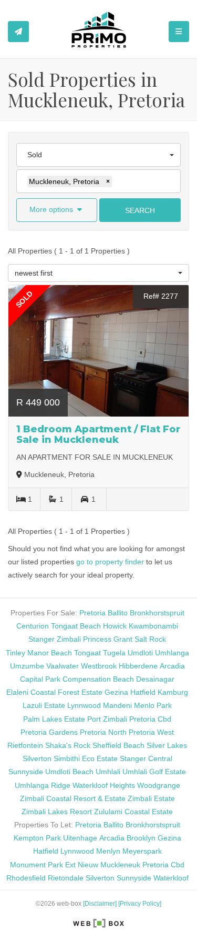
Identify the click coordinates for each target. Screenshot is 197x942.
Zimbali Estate (151, 798)
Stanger (41, 639)
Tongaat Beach (76, 626)
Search (140, 210)
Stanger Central (146, 758)
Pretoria (92, 613)
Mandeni (117, 705)
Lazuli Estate (44, 705)
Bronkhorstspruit (157, 613)
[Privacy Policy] (139, 903)
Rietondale (66, 878)
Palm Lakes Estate (54, 719)
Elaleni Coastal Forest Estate (54, 692)
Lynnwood (84, 705)
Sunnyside (25, 771)
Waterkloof (171, 878)
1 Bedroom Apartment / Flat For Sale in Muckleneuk (98, 434)
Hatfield (142, 692)
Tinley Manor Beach (39, 653)
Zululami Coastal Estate (133, 811)
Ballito (118, 613)
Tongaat (87, 653)
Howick (115, 626)
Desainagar (155, 679)
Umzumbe (27, 666)
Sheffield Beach (118, 745)
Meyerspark (142, 851)
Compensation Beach (98, 679)
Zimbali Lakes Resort (57, 811)
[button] (56, 210)
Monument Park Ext (43, 864)
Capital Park (40, 679)
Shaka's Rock (67, 745)
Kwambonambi (153, 626)
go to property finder (110, 562)
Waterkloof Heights (103, 785)
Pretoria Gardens (49, 732)
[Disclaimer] (100, 903)
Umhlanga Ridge (42, 785)
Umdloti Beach (69, 771)
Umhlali (108, 771)
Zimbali (69, 639)
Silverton (37, 758)
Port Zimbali (107, 719)
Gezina (116, 692)
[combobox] (98, 155)
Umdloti (140, 653)
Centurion (32, 626)
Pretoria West (151, 732)
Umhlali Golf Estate (154, 771)
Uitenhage (80, 838)
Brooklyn (141, 838)
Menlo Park (153, 705)
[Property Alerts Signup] (18, 31)
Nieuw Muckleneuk (109, 864)
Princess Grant (107, 639)
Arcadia (172, 666)
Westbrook (99, 666)
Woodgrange (158, 785)
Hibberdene (138, 666)
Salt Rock (150, 639)
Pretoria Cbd (150, 719)
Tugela (114, 653)
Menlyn (108, 851)
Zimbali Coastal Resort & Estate (73, 798)
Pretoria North (103, 732)
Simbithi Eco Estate (86, 758)
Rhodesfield (26, 878)
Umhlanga (172, 653)
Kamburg (173, 692)
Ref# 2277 (160, 296)
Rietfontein (25, 745)
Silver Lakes (167, 745)
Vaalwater (62, 666)
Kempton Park (37, 838)
